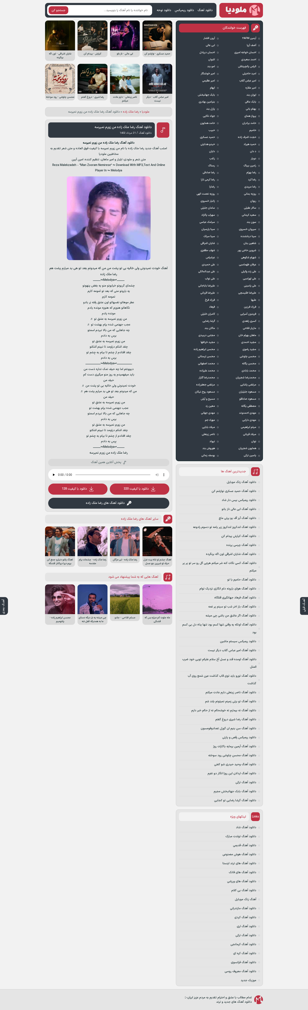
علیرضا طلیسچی (247, 293)
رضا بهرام (251, 173)
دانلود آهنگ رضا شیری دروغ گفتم (235, 719)
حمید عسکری (207, 137)
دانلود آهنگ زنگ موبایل (241, 482)
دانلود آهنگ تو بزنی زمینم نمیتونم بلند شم (230, 701)
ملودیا (145, 112)
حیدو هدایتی (208, 144)
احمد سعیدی (248, 60)
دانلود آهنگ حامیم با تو (241, 580)
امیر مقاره (250, 88)
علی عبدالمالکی (206, 272)
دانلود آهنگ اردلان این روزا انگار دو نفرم (232, 773)
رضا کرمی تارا (208, 180)
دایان (212, 151)
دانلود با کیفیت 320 (136, 488)
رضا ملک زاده (131, 112)
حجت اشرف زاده (247, 137)
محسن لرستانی (206, 356)
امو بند (211, 66)
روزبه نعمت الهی (206, 194)
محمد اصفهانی (206, 364)
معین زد (210, 406)
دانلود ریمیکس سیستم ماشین (238, 641)
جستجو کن (58, 10)
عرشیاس (210, 257)
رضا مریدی (250, 187)
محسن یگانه (249, 364)
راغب (212, 159)
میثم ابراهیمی (248, 427)
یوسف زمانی (208, 455)
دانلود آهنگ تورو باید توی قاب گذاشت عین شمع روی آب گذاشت (222, 680)
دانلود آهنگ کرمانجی (243, 944)
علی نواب (210, 279)
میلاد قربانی (249, 434)
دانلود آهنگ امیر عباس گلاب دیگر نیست (232, 650)
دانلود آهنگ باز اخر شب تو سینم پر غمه (232, 606)
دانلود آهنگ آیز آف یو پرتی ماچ (237, 518)
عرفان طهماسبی (247, 265)
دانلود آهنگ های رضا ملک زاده (105, 503)
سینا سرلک (209, 236)
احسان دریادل (207, 52)
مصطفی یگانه (248, 406)
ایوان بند (251, 95)
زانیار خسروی (208, 201)
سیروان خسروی (247, 229)
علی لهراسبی (249, 279)
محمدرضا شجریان (246, 378)
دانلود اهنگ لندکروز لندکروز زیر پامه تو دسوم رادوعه (224, 527)
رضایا (212, 187)
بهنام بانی (251, 109)
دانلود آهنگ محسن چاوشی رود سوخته (232, 755)
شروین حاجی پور (247, 250)
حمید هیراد (250, 144)
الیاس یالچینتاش (247, 66)
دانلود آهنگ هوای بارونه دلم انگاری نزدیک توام (227, 588)
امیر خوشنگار (208, 74)
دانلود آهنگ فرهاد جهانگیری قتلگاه (235, 597)
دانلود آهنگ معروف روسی (240, 971)
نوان (253, 441)
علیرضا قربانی (207, 293)
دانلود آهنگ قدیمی (244, 845)
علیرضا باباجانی (206, 286)
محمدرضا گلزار (207, 378)
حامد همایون (207, 123)
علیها (253, 300)
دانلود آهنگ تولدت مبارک (240, 836)
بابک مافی (250, 102)
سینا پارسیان (208, 229)
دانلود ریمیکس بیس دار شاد (239, 500)
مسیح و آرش (208, 399)
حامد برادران (249, 123)
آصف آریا (251, 45)
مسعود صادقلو (247, 399)
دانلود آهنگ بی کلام (243, 890)
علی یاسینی (250, 286)
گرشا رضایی (208, 321)
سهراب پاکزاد (208, 215)
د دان (253, 151)
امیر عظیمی (208, 81)
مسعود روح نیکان (205, 392)
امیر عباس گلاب (247, 81)
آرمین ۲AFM (249, 38)
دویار (253, 159)
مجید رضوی (249, 349)
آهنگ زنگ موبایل (245, 899)
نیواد (212, 441)
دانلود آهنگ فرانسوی (243, 962)
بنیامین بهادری (207, 102)
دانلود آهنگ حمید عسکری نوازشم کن (234, 491)
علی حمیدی (208, 265)
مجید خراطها (208, 342)
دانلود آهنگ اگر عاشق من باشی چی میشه (231, 615)
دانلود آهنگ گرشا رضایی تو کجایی (235, 800)
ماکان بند (209, 328)
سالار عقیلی (250, 208)
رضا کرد (252, 180)
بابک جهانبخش (206, 95)
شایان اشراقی (208, 243)
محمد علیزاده (207, 371)
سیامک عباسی (207, 222)
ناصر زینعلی (208, 434)
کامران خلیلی (208, 314)
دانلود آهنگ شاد (246, 827)
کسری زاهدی (249, 321)
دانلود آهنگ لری (246, 926)
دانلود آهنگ (205, 10)
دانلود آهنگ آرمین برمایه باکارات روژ (234, 746)
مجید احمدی (248, 342)
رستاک (211, 166)
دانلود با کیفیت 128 (74, 488)
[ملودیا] (241, 10)
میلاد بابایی (208, 427)
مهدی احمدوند (247, 413)
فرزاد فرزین (250, 307)
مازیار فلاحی (249, 328)
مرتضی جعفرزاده (205, 385)
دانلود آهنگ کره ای (244, 953)
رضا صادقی (209, 173)
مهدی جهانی (208, 413)
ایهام (212, 88)
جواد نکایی (209, 116)
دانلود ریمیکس (184, 10)
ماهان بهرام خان (247, 335)
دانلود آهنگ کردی (245, 917)
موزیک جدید (248, 980)
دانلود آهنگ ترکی (246, 782)
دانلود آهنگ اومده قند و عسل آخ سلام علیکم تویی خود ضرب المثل (219, 663)
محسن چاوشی (248, 356)
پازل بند (210, 109)
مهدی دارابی (249, 420)
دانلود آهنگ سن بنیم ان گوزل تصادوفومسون (228, 728)
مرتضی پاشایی (248, 385)
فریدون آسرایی (248, 314)
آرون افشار (209, 38)
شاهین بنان (249, 243)
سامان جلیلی (208, 208)
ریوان (253, 201)
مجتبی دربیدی (206, 335)
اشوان (211, 60)
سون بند (251, 222)
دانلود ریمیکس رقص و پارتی (239, 737)
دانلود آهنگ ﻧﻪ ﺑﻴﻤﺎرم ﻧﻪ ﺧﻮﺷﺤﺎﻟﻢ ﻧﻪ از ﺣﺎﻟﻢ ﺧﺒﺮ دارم (223, 710)
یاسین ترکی (250, 455)
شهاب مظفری (208, 250)
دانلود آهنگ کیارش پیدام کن (238, 536)
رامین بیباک (249, 166)
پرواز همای (250, 116)
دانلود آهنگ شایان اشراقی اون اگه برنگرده (231, 554)
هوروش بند (208, 448)
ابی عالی (210, 45)
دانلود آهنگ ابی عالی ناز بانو (239, 509)
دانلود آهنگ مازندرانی (243, 908)
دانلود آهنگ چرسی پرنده (241, 545)
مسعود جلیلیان (247, 392)
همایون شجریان (247, 448)
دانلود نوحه (164, 10)
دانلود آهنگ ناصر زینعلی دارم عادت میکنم (231, 692)
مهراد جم (210, 420)
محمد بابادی (249, 371)
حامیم (252, 130)
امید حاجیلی (249, 74)
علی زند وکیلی (248, 272)
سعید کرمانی (249, 215)
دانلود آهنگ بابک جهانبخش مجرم (235, 791)
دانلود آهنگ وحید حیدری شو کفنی (235, 764)
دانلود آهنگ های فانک (242, 872)
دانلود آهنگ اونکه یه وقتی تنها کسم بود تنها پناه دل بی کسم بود (219, 628)
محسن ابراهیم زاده (204, 349)
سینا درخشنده (248, 236)
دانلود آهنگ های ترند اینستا (239, 863)
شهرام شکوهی (248, 257)
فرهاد (212, 307)
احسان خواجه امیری (245, 52)
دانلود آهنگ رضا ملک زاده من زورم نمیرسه (123, 127)
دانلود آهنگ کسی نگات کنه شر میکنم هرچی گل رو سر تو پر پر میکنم (219, 567)
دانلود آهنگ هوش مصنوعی (239, 854)
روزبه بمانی (250, 194)
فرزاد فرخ (210, 300)
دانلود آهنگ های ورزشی (241, 881)
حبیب (211, 130)
